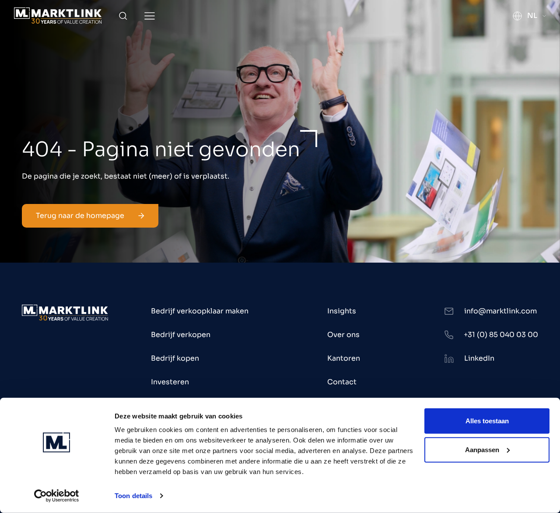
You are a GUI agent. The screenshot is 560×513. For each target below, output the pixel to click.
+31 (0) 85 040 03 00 (501, 334)
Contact (342, 382)
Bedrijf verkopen (180, 334)
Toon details (133, 495)
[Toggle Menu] (149, 16)
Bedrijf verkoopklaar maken (199, 311)
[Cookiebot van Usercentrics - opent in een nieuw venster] (56, 495)
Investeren (170, 382)
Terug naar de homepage (80, 215)
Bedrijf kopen (175, 358)
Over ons (343, 334)
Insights (341, 311)
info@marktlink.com (500, 311)
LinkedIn (479, 358)
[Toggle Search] (123, 16)
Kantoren (343, 358)
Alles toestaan (487, 421)
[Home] (58, 15)
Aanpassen (482, 449)
